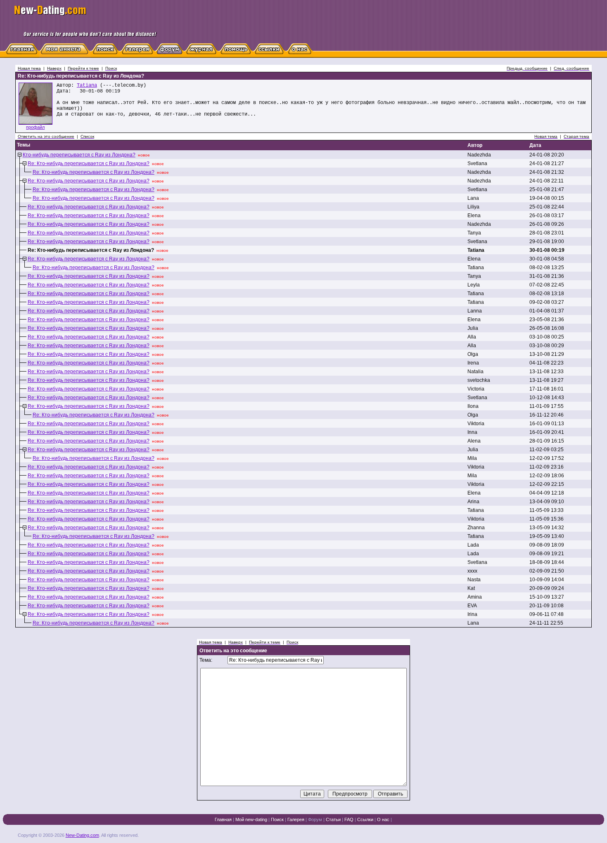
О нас (383, 819)
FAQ (348, 819)
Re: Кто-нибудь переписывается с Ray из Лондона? (88, 163)
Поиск (277, 819)
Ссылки (365, 819)
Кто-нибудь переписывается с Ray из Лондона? (79, 155)
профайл (35, 127)
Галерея (295, 819)
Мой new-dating (251, 819)
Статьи (333, 819)
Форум (315, 819)
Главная (223, 819)
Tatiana (87, 85)
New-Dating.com (82, 835)
